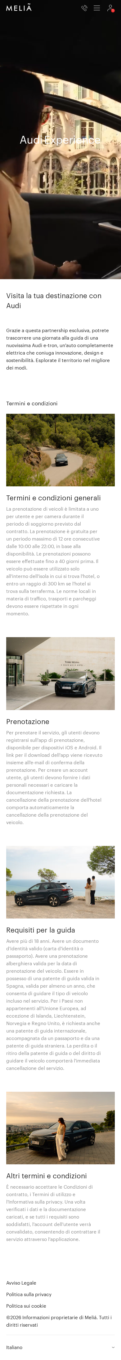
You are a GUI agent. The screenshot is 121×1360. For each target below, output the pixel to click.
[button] (60, 450)
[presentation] (97, 8)
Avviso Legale (21, 1283)
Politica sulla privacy (29, 1294)
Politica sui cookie (26, 1306)
